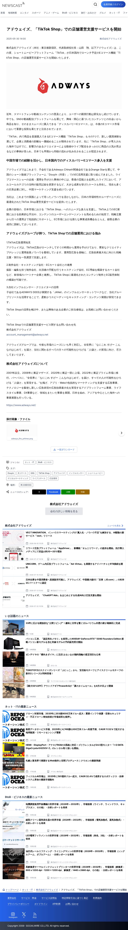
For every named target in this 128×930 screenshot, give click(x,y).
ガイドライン (40, 903)
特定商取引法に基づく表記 (75, 898)
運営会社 (11, 898)
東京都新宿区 (26, 485)
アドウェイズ (59, 473)
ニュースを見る (114, 525)
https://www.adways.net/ (21, 405)
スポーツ (36, 12)
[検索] (95, 4)
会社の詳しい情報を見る (64, 511)
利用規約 (97, 898)
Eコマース (22, 473)
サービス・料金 (29, 898)
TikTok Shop (44, 473)
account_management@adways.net (27, 334)
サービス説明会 (49, 898)
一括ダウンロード (66, 449)
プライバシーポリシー (18, 903)
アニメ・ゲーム (51, 12)
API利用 (56, 903)
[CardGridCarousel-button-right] (121, 433)
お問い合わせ (72, 903)
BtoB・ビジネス (70, 12)
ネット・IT (114, 12)
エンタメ (24, 12)
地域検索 (12, 12)
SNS (32, 473)
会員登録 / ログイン (113, 4)
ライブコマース (38, 478)
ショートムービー (95, 473)
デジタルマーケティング (18, 478)
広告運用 (53, 478)
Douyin (11, 473)
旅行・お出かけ (88, 12)
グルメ (102, 12)
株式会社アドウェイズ (111, 38)
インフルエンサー (76, 473)
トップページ (12, 889)
